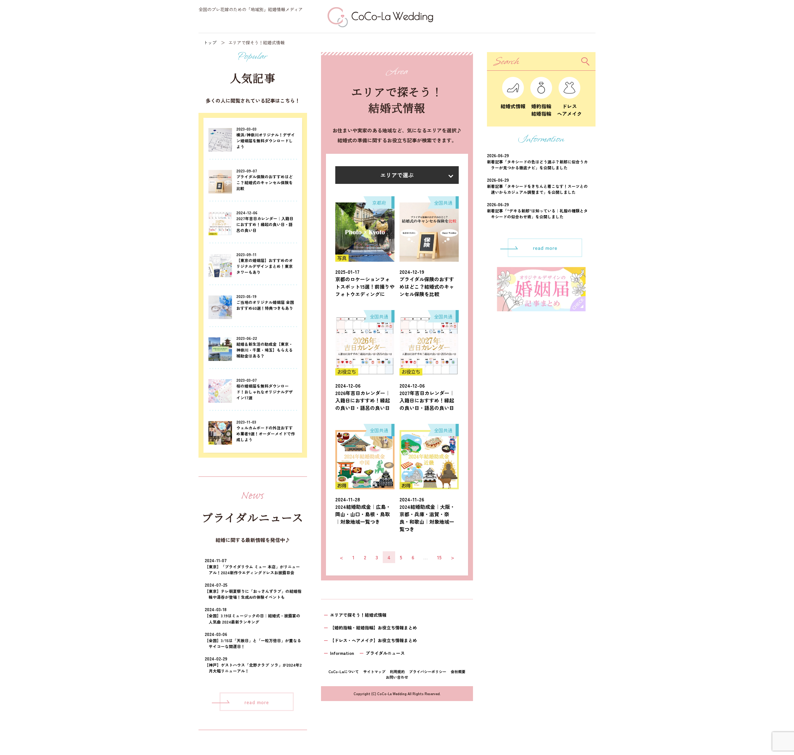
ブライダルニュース (385, 653)
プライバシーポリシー (427, 671)
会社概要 (458, 671)
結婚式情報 (513, 106)
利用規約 (397, 671)
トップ (209, 42)
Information (342, 653)
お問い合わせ (397, 677)
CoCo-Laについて (343, 671)
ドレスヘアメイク (569, 109)
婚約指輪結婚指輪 (541, 109)
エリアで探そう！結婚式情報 (358, 615)
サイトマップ (374, 671)
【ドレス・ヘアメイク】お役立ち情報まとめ (373, 640)
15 (439, 557)
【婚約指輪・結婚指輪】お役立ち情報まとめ (373, 627)
